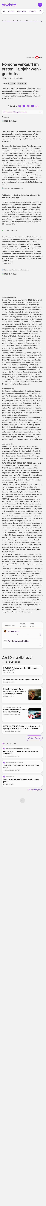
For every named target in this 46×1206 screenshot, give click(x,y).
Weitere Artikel (34, 738)
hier (3, 396)
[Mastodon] (19, 106)
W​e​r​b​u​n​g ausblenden (30, 37)
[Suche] (41, 11)
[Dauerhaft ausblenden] (40, 111)
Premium (32, 11)
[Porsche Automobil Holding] (6, 641)
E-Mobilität (12, 84)
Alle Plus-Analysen (34, 790)
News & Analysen (7, 21)
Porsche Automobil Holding (18, 641)
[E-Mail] (37, 106)
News (15, 21)
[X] (32, 106)
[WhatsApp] (28, 106)
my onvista (21, 11)
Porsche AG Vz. (14, 631)
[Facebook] (24, 106)
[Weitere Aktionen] (40, 634)
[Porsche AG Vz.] (6, 631)
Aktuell (11, 11)
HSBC (4, 78)
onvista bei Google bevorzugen (16, 112)
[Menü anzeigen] (4, 11)
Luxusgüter (22, 84)
